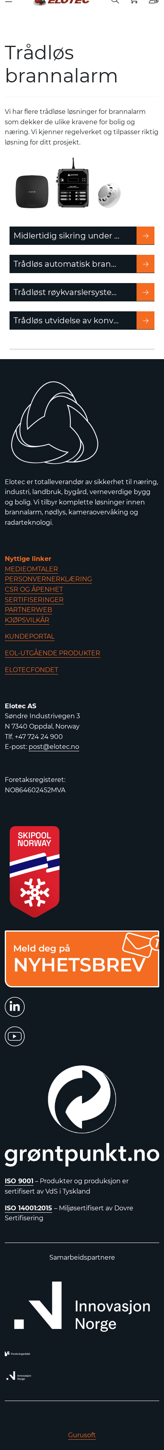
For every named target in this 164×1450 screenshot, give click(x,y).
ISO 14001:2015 (28, 1208)
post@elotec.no (54, 746)
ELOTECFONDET (31, 670)
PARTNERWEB (28, 610)
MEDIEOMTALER (31, 569)
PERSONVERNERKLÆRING (48, 579)
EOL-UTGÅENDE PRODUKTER (52, 653)
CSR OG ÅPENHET (34, 589)
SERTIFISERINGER (34, 600)
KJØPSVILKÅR (27, 620)
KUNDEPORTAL (30, 636)
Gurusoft (82, 1435)
